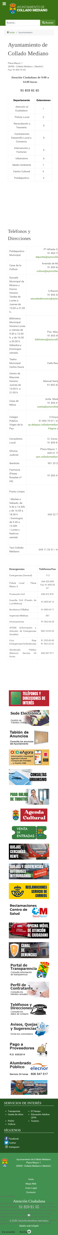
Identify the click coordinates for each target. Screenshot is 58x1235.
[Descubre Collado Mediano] (29, 1087)
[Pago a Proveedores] (29, 1048)
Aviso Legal (31, 1188)
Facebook (14, 1138)
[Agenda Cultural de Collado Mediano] (29, 815)
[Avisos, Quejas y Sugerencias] (29, 1029)
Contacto (31, 1192)
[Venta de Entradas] (29, 832)
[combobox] (22, 23)
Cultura (11, 1124)
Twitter (12, 1143)
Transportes (14, 1111)
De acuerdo (8, 1231)
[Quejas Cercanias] (29, 852)
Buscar (49, 22)
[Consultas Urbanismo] (29, 777)
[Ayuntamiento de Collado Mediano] (29, 8)
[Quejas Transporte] (29, 891)
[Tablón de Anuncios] (29, 738)
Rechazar (25, 1231)
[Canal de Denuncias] (29, 950)
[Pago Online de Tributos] (29, 797)
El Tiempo (36, 1111)
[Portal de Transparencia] (29, 930)
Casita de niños (15, 1114)
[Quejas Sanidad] (29, 911)
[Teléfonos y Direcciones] (29, 1009)
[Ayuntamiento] (29, 698)
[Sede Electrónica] (29, 718)
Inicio (31, 1179)
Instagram (14, 1147)
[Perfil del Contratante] (29, 990)
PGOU (11, 1121)
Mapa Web (31, 1183)
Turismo (35, 1121)
